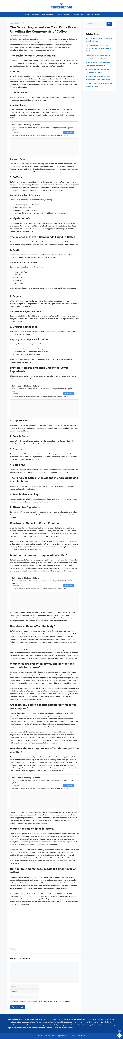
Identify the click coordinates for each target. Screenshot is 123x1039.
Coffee (17, 23)
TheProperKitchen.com (15, 1019)
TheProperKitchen (49, 1036)
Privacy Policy (79, 14)
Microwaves (36, 14)
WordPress (81, 1036)
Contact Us (67, 14)
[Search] (109, 24)
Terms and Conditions (93, 14)
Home (12, 23)
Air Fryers (26, 14)
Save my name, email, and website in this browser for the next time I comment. (42, 1001)
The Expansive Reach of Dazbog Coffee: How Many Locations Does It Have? (98, 48)
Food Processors (47, 14)
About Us (59, 14)
